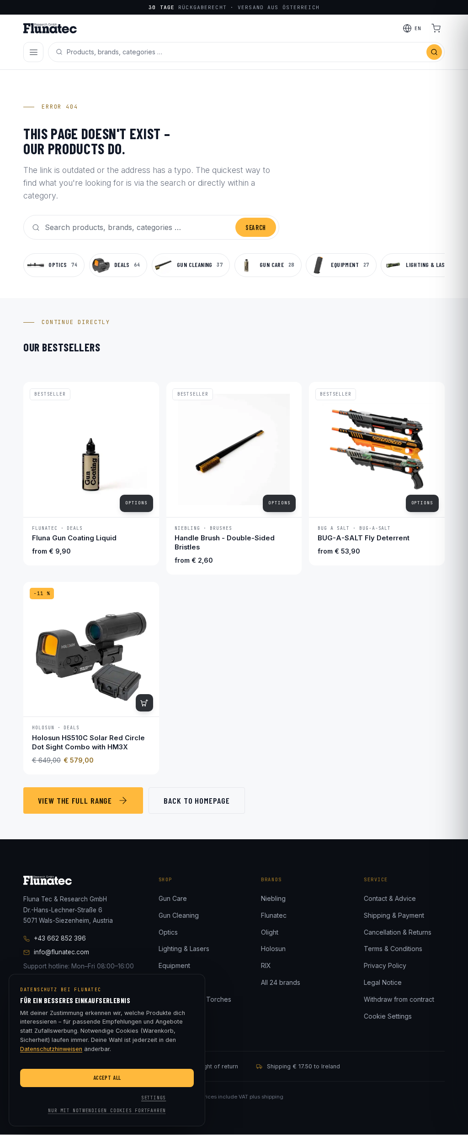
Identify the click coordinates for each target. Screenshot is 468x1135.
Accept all (107, 1077)
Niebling (273, 898)
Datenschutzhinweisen (51, 1049)
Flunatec (274, 915)
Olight (269, 932)
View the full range (75, 800)
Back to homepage (196, 800)
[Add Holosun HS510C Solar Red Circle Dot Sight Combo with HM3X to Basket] (144, 702)
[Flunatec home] (50, 28)
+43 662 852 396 (60, 938)
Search (255, 227)
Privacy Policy (385, 965)
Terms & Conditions (393, 948)
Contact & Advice (390, 898)
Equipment (174, 965)
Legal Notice (383, 982)
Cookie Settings (388, 1016)
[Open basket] (436, 28)
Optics (168, 932)
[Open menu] (33, 52)
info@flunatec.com (61, 952)
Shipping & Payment (394, 915)
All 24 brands (280, 982)
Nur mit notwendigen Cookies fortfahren (107, 1111)
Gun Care (173, 898)
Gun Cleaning (179, 915)
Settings (153, 1098)
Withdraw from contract (399, 999)
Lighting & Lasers (184, 948)
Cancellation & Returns (397, 932)
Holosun (273, 948)
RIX (266, 965)
